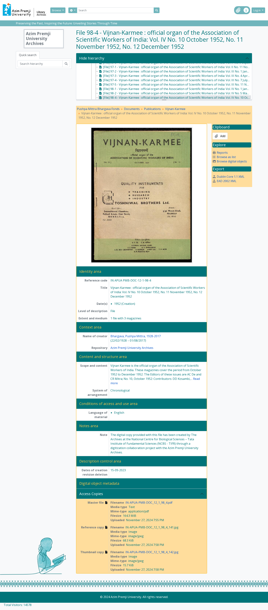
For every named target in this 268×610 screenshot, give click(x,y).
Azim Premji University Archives (131, 348)
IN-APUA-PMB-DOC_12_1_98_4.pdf (148, 503)
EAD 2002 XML (226, 181)
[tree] (164, 81)
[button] (238, 10)
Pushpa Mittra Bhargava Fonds (98, 109)
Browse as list (226, 157)
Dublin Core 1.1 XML (230, 177)
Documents (132, 109)
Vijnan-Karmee (175, 109)
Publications (152, 109)
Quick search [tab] (27, 55)
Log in (257, 10)
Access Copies (91, 493)
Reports (222, 153)
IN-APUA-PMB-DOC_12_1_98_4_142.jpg (151, 552)
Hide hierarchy (91, 58)
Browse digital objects (232, 161)
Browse (57, 10)
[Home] (26, 10)
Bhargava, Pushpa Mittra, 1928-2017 (135, 336)
